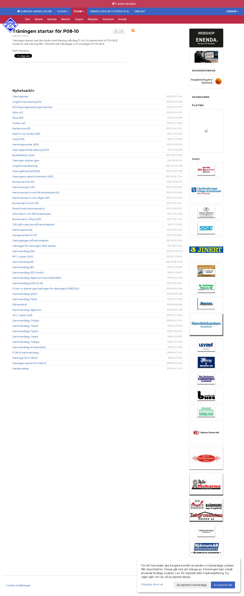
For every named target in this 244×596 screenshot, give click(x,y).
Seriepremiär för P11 (24, 235)
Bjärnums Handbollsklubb (35, 11)
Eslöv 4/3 (17, 112)
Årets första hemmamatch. (28, 208)
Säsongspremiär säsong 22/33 (30, 149)
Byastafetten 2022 (23, 155)
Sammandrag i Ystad (25, 325)
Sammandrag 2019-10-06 (27, 283)
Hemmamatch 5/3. (23, 187)
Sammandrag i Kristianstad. (29, 347)
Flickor (61, 11)
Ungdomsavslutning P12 (26, 101)
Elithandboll (19, 304)
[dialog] (188, 575)
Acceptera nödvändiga (192, 585)
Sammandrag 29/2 (23, 251)
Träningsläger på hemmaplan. (30, 240)
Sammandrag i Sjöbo (25, 331)
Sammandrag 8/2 (23, 261)
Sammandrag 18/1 (23, 267)
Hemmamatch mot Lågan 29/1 (30, 197)
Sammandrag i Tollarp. (26, 320)
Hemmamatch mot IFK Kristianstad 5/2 (35, 192)
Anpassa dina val (152, 584)
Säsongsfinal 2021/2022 (26, 171)
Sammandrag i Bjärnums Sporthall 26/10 (36, 277)
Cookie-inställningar (18, 585)
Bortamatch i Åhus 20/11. (27, 219)
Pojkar (78, 11)
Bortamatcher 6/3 (23, 181)
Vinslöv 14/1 (18, 123)
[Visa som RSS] (133, 31)
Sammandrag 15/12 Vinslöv (28, 272)
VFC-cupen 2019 (22, 315)
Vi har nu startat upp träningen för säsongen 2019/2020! (45, 288)
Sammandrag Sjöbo (24, 293)
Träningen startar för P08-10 (45, 31)
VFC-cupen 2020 (22, 256)
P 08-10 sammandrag (25, 352)
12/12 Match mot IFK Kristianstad (31, 213)
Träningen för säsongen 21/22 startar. (34, 245)
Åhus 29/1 (17, 117)
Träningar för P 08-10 (25, 357)
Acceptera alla (223, 585)
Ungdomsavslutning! (25, 165)
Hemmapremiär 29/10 (25, 144)
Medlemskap (20, 368)
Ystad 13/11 (18, 139)
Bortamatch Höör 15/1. (25, 203)
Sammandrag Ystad (24, 299)
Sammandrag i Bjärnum (27, 309)
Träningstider (20, 96)
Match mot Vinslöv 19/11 (26, 133)
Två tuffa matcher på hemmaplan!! (33, 224)
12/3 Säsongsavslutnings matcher (32, 107)
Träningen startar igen (25, 160)
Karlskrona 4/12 (21, 128)
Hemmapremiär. (22, 229)
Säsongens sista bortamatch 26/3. (33, 176)
